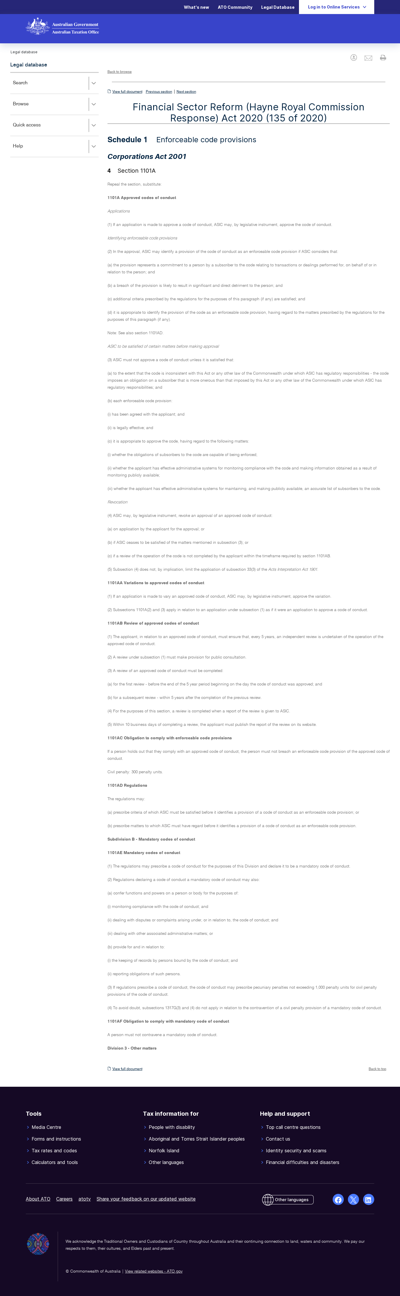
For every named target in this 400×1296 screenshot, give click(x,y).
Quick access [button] (35, 129)
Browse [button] (29, 108)
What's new (196, 7)
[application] (54, 114)
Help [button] (26, 150)
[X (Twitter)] (353, 1199)
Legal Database (278, 7)
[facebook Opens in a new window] (338, 1199)
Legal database (28, 65)
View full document (127, 92)
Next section (186, 92)
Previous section (159, 92)
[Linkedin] (368, 1199)
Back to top (377, 1069)
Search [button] (29, 87)
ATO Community (235, 7)
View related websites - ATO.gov (153, 1271)
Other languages (292, 1199)
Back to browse (119, 72)
